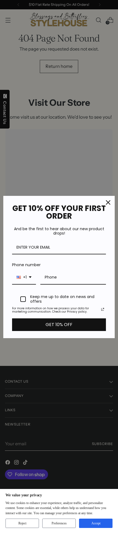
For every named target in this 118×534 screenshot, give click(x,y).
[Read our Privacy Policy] (102, 309)
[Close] (108, 202)
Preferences (59, 523)
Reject (22, 523)
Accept (95, 523)
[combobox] (24, 278)
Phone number (26, 265)
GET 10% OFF (59, 324)
